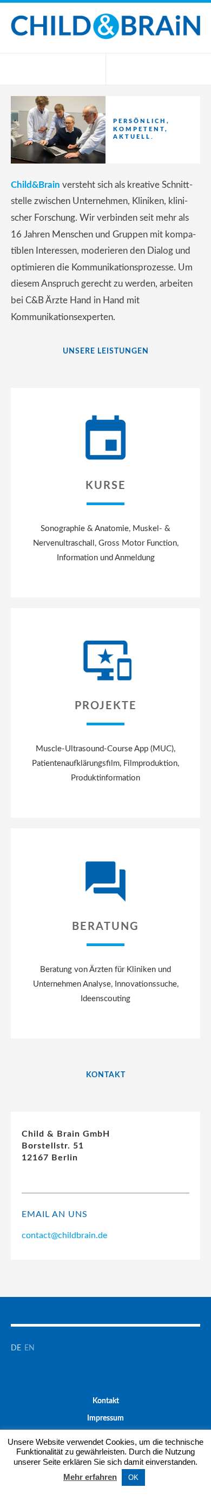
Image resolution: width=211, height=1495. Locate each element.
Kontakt (106, 1401)
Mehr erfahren (90, 1477)
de (16, 1348)
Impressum (105, 1418)
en (29, 1348)
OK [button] (133, 1477)
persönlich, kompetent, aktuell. (141, 129)
